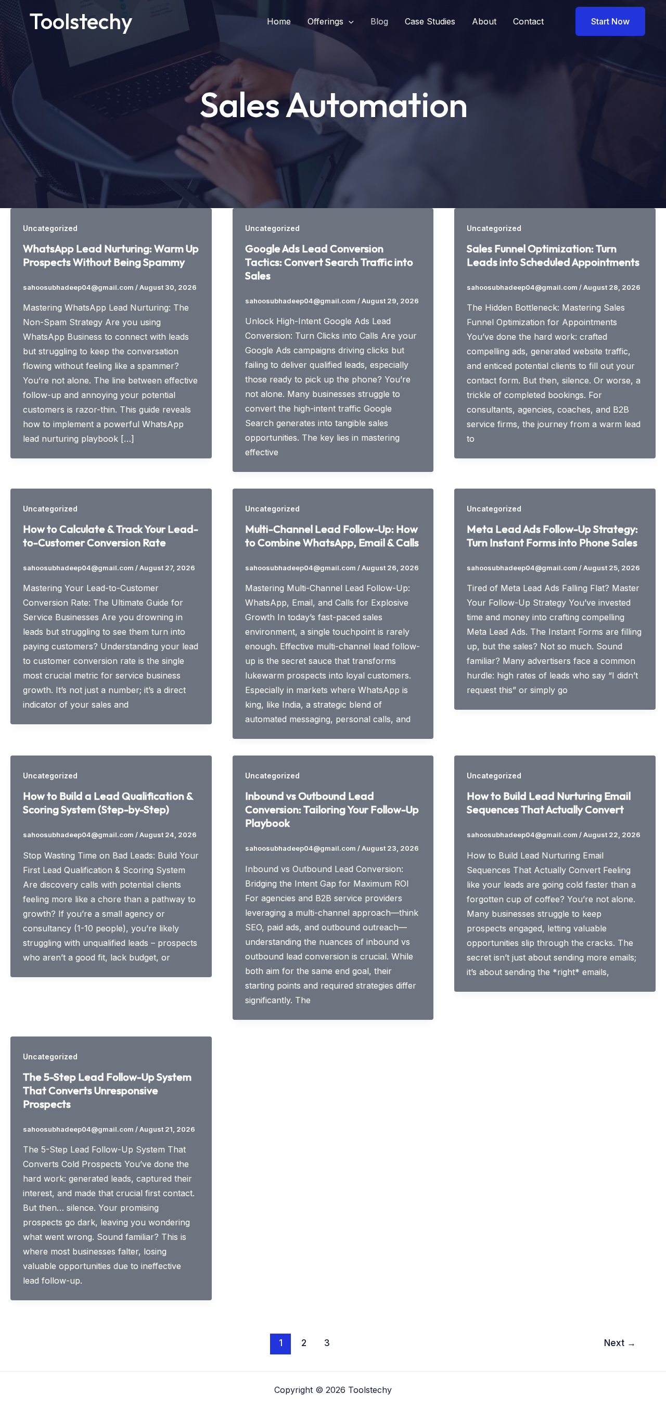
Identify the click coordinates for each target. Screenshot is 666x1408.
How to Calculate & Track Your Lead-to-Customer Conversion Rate (110, 535)
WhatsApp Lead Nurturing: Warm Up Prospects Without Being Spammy (111, 255)
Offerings (325, 21)
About (484, 21)
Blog (379, 21)
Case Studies (430, 21)
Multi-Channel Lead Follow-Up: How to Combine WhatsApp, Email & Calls (332, 535)
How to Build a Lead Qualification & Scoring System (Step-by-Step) (108, 802)
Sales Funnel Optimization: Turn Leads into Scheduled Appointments (553, 255)
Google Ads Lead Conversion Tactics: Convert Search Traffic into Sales (329, 262)
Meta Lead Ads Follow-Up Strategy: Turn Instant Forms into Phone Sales (552, 535)
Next (620, 1342)
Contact (528, 21)
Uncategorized (50, 228)
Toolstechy (81, 21)
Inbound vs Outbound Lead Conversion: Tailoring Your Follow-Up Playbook (332, 809)
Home (279, 21)
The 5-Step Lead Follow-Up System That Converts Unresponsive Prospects (107, 1090)
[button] (348, 21)
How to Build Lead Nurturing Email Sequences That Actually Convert (549, 802)
